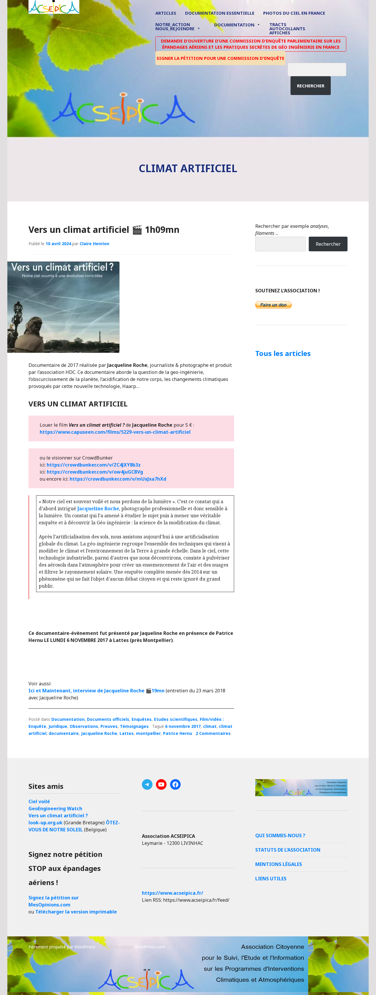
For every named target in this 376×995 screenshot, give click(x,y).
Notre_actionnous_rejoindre (174, 26)
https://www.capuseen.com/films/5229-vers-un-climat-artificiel (115, 432)
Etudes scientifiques (175, 719)
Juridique (57, 726)
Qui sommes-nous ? (280, 835)
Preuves (109, 726)
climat (209, 726)
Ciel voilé (39, 801)
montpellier (148, 733)
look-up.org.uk (45, 822)
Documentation (234, 25)
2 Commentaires (213, 733)
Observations (84, 726)
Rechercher (310, 86)
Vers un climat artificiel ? (58, 815)
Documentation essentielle (219, 13)
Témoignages (134, 726)
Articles (165, 13)
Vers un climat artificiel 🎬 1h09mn (103, 229)
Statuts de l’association (287, 850)
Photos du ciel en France (294, 13)
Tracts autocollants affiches (287, 28)
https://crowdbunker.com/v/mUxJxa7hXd (118, 479)
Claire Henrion (94, 243)
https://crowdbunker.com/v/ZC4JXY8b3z (94, 465)
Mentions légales (278, 864)
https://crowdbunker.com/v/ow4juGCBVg (95, 472)
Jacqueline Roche (98, 508)
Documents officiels (108, 719)
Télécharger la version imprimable (76, 911)
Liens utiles (270, 878)
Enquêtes (142, 719)
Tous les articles (283, 353)
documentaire (64, 733)
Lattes (127, 733)
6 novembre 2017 (183, 726)
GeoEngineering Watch (55, 808)
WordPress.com (150, 947)
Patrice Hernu (177, 733)
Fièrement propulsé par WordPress (61, 947)
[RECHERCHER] (321, 68)
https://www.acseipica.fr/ (172, 893)
